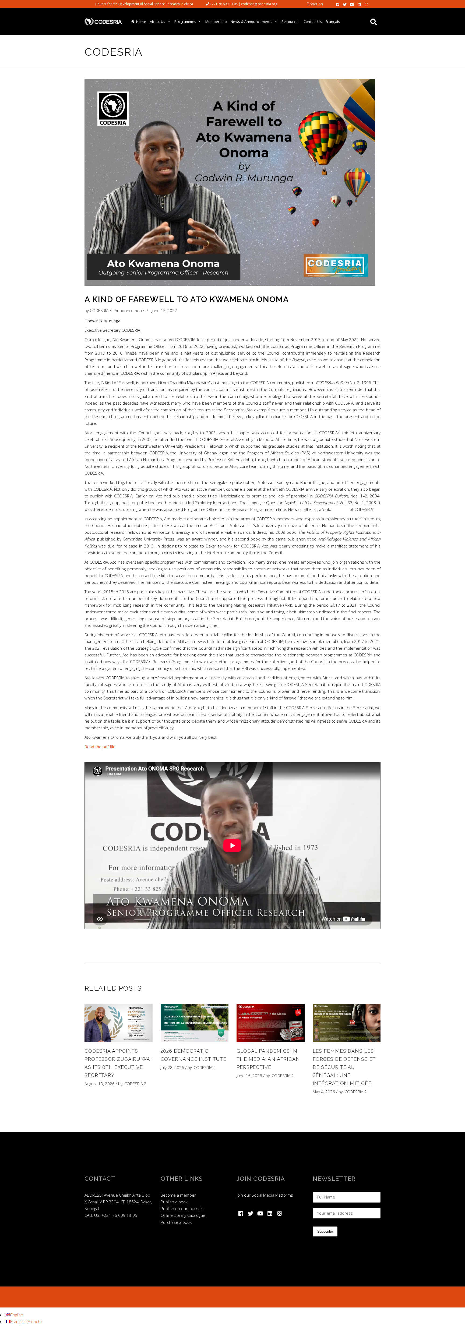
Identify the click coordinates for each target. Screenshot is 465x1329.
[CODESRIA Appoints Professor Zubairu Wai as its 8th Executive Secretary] (118, 1023)
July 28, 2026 (172, 1067)
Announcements (130, 310)
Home (141, 21)
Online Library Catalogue (183, 1215)
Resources (290, 21)
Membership (216, 21)
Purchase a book (176, 1222)
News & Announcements (252, 21)
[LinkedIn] (359, 4)
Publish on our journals (182, 1208)
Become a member (178, 1195)
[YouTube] (352, 4)
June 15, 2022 (164, 310)
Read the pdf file (99, 746)
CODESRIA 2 (135, 1083)
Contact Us (313, 21)
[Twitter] (345, 4)
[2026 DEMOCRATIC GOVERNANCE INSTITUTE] (195, 1023)
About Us (157, 21)
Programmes (185, 21)
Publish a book (174, 1201)
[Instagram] (366, 4)
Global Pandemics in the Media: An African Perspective (268, 1059)
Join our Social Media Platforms (265, 1195)
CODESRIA (99, 310)
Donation (315, 3)
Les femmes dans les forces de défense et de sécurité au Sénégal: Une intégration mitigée (344, 1067)
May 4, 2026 (324, 1091)
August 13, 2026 (99, 1083)
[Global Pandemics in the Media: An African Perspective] (271, 1023)
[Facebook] (337, 4)
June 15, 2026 (249, 1075)
